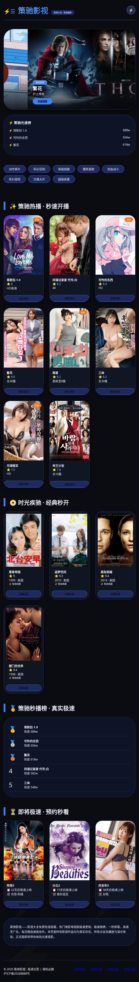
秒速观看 (42, 101)
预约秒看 (23, 904)
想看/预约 (24, 298)
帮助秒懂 (96, 969)
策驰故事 (79, 969)
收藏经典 (23, 594)
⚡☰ (9, 11)
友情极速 (113, 969)
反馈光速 (129, 969)
